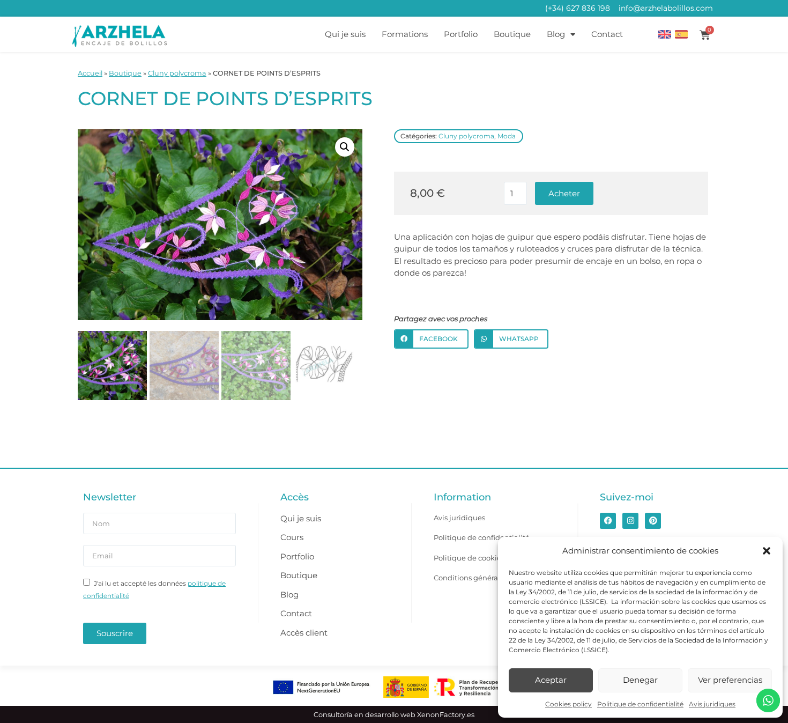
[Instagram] (630, 521)
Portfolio (461, 34)
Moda (506, 136)
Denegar (640, 680)
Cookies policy (568, 704)
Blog (556, 34)
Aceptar (551, 680)
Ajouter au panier (564, 193)
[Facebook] (608, 521)
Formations (405, 34)
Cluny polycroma (177, 73)
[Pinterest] (653, 521)
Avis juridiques (712, 704)
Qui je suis (345, 34)
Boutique (512, 34)
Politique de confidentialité (640, 704)
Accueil (90, 73)
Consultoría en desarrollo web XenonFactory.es (394, 715)
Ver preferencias (730, 680)
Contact (607, 34)
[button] (766, 550)
